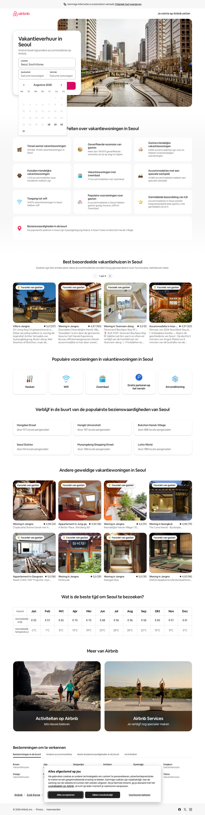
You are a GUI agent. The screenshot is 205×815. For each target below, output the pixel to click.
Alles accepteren (66, 794)
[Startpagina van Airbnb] (21, 13)
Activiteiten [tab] (130, 754)
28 (49, 124)
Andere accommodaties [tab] (59, 754)
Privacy (39, 809)
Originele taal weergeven (128, 4)
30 (61, 124)
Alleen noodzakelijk (102, 794)
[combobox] (47, 64)
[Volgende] (109, 276)
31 (24, 131)
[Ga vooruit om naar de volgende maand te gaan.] (61, 85)
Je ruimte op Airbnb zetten (174, 13)
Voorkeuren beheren (139, 794)
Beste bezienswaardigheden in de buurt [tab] (98, 754)
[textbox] (32, 76)
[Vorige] (95, 276)
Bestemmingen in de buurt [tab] (27, 754)
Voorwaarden (53, 809)
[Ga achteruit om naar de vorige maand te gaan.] (24, 85)
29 (55, 124)
